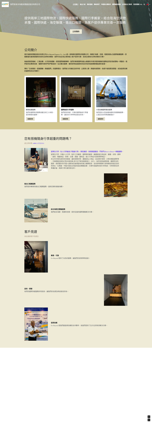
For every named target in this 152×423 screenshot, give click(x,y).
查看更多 (30, 119)
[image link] (5, 4)
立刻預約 (75, 31)
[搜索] (144, 4)
